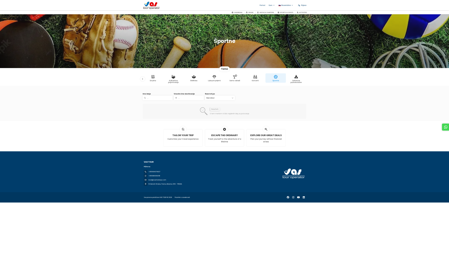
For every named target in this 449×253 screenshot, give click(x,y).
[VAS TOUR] (293, 173)
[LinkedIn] (303, 197)
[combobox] (189, 98)
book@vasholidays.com (157, 180)
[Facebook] (287, 197)
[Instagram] (293, 197)
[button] (142, 79)
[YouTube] (298, 197)
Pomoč (262, 5)
